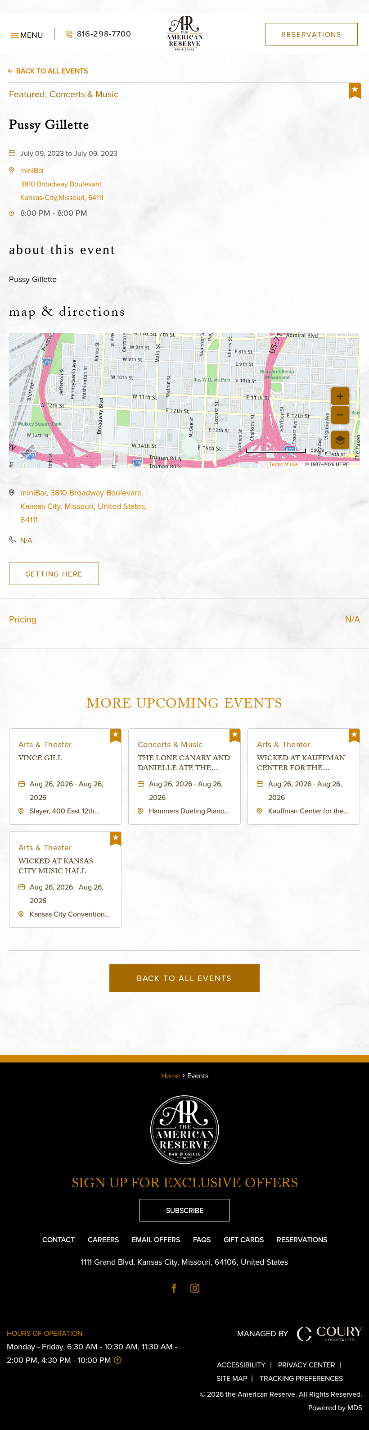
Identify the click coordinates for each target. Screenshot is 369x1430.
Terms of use (283, 464)
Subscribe (171, 1207)
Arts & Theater (45, 744)
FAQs (202, 1239)
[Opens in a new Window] (174, 1288)
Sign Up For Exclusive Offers (185, 1185)
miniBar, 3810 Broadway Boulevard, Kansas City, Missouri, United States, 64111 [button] (83, 506)
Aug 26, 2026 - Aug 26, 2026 (67, 790)
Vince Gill (40, 759)
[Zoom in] (340, 396)
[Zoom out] (340, 415)
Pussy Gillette (49, 125)
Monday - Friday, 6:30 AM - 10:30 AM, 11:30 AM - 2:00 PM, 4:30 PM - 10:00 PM (92, 1353)
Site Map (231, 1378)
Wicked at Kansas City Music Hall (55, 868)
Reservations (302, 1239)
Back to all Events (52, 71)
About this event (62, 249)
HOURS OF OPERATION (44, 1333)
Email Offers (156, 1239)
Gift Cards (244, 1239)
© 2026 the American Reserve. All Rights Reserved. (281, 1394)
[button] (61, 183)
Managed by (262, 1333)
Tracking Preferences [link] (37, 6)
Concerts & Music (170, 744)
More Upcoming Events (184, 705)
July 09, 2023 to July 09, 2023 (68, 153)
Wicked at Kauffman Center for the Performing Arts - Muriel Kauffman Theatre (301, 764)
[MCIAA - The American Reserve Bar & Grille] (184, 1129)
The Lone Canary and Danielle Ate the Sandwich (184, 764)
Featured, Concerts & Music (63, 93)
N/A (26, 540)
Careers (103, 1239)
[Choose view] (340, 440)
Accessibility (241, 1365)
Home (170, 1075)
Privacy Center (306, 1365)
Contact (58, 1239)
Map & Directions (67, 314)
